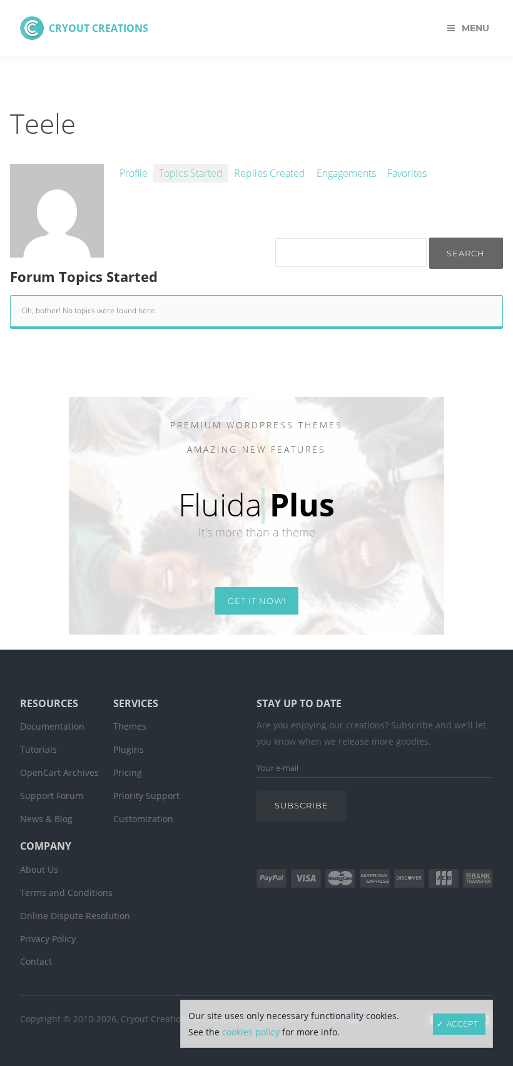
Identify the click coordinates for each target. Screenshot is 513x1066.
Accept (462, 1023)
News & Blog (46, 819)
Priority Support (146, 796)
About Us (39, 869)
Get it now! (257, 601)
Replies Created (269, 173)
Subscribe (301, 805)
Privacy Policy (48, 939)
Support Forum (51, 796)
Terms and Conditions (66, 892)
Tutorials (38, 749)
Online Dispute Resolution (75, 916)
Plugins (128, 749)
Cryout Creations (98, 28)
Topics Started (191, 173)
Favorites (407, 173)
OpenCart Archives (59, 772)
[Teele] (57, 251)
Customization (143, 819)
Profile (133, 173)
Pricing (127, 772)
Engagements (346, 173)
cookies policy (251, 1032)
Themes (129, 726)
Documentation (52, 726)
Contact (36, 961)
